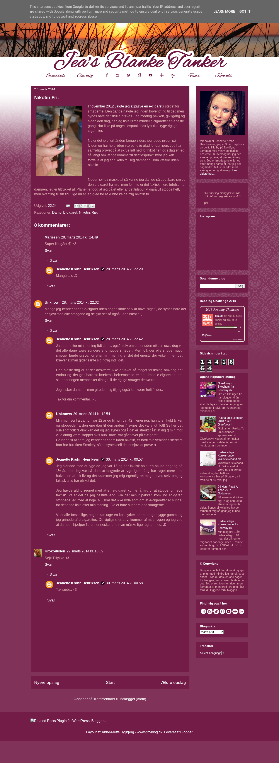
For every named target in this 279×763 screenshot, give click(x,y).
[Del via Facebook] (89, 206)
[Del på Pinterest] (93, 206)
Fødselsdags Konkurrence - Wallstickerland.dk (229, 456)
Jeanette (219, 315)
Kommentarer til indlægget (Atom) (120, 699)
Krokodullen (55, 551)
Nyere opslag (46, 682)
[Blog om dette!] (80, 206)
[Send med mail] (76, 206)
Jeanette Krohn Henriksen (77, 269)
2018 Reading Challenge (222, 309)
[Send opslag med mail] (68, 206)
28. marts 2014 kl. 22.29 (124, 269)
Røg (95, 212)
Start (110, 682)
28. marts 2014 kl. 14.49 (79, 237)
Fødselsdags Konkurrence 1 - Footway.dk (228, 524)
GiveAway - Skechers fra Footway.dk (226, 387)
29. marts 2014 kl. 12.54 (91, 414)
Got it (245, 11)
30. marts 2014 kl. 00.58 (124, 583)
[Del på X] (85, 206)
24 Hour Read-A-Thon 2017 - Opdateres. (228, 490)
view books (238, 339)
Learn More (224, 11)
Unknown (53, 302)
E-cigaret (70, 212)
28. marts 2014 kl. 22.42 (124, 339)
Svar (48, 250)
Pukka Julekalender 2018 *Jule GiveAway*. (230, 421)
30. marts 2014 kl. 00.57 (124, 459)
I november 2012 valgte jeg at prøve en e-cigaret (125, 106)
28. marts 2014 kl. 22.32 (80, 302)
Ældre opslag (173, 682)
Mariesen (52, 237)
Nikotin (84, 212)
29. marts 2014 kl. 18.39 (84, 551)
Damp (56, 212)
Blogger (186, 732)
